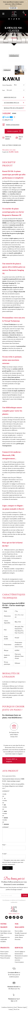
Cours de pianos (19, 962)
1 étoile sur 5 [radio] (4, 796)
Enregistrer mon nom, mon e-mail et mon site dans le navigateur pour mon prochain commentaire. (13, 862)
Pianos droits (4, 954)
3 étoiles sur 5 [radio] (4, 809)
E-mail (4, 854)
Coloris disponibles (7, 85)
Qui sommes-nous (5, 931)
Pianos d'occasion (5, 958)
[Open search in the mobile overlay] (24, 13)
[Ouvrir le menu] (3, 13)
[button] (24, 70)
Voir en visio (21, 138)
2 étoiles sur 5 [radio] (4, 803)
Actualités (3, 941)
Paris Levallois (19, 931)
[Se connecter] (23, 12)
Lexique (11, 1009)
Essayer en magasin (8, 138)
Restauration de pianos (21, 956)
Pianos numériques (5, 956)
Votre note (6, 791)
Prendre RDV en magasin (11, 760)
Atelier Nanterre (19, 935)
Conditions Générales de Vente (9, 1007)
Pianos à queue (4, 951)
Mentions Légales (22, 1007)
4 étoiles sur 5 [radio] (4, 816)
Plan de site (16, 1009)
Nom (4, 845)
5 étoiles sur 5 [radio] (4, 822)
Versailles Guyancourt (21, 933)
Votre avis (5, 827)
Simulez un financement (12, 125)
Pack (3, 90)
